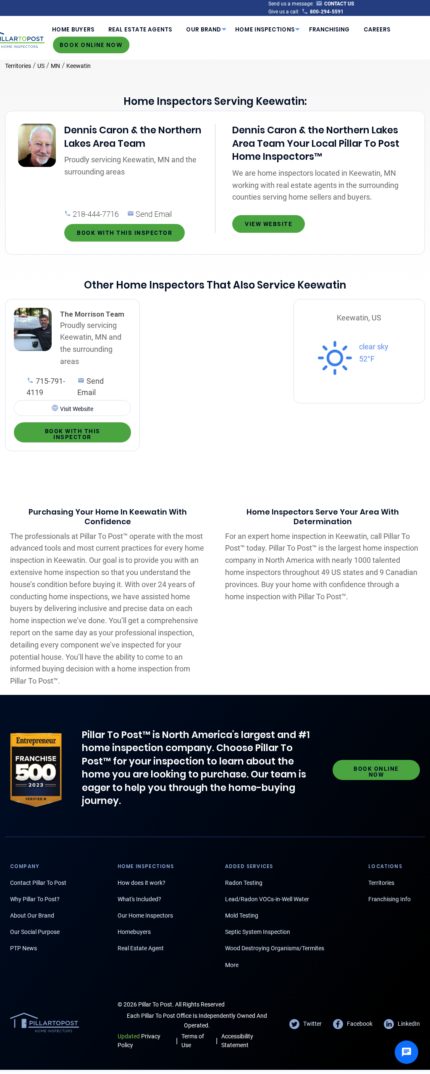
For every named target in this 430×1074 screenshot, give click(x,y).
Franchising (329, 30)
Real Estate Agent (141, 948)
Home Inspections (265, 30)
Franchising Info (389, 899)
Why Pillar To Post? (35, 899)
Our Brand (203, 30)
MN (55, 65)
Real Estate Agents (140, 30)
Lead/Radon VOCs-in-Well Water (267, 899)
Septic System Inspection (257, 931)
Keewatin (78, 65)
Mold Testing (241, 915)
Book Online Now (91, 44)
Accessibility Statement (237, 1040)
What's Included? (139, 899)
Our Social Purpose (35, 931)
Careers (377, 30)
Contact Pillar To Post (38, 882)
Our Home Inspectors (145, 915)
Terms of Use (192, 1040)
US (41, 65)
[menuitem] (73, 29)
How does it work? (141, 882)
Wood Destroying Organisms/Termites (274, 948)
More (232, 965)
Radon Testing (243, 882)
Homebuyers (134, 931)
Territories (18, 65)
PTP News (23, 948)
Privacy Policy (139, 1040)
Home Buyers (73, 30)
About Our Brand (32, 915)
